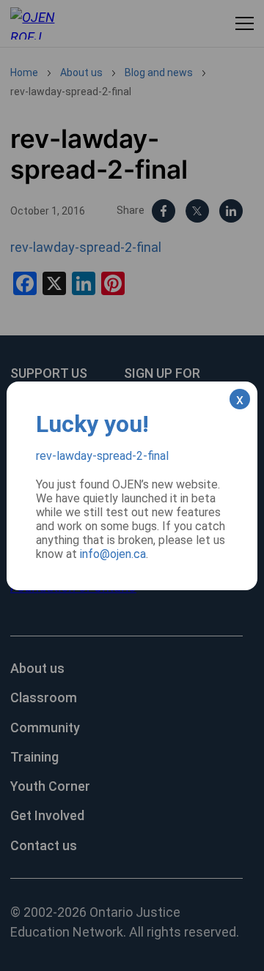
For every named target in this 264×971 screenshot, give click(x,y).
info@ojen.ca (113, 554)
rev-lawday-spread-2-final (102, 456)
